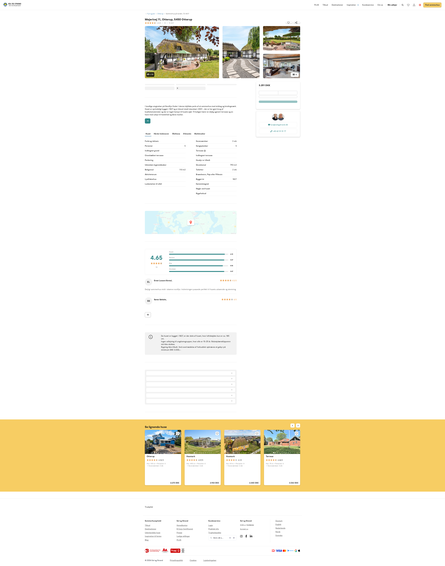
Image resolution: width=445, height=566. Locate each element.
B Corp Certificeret (185, 529)
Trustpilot (149, 507)
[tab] (154, 453)
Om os (380, 5)
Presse (179, 532)
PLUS (316, 5)
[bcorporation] (183, 552)
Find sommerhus (432, 5)
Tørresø (269, 456)
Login (210, 525)
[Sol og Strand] (12, 5)
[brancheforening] (153, 552)
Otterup (160, 14)
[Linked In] (251, 536)
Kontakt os (244, 529)
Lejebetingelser (209, 560)
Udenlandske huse (152, 532)
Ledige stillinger (183, 536)
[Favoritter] (408, 5)
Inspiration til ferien (153, 536)
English (278, 524)
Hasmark (190, 456)
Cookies (193, 560)
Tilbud (325, 5)
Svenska (278, 535)
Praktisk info (213, 529)
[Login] (414, 5)
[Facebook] (246, 536)
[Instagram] (241, 536)
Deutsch (278, 521)
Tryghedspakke (214, 532)
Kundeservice (368, 5)
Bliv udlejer (392, 5)
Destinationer (337, 5)
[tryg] (176, 552)
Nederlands (280, 528)
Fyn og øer (151, 14)
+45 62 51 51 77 (279, 131)
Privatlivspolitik (176, 560)
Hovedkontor (182, 525)
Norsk (277, 532)
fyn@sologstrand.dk (279, 125)
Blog (146, 540)
